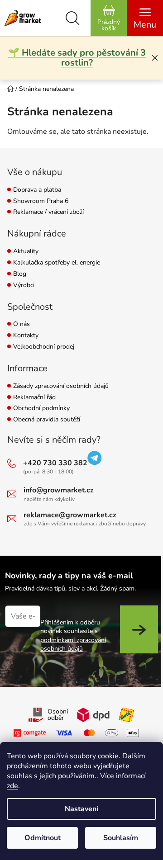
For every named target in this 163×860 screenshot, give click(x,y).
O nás (21, 324)
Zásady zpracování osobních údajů (61, 386)
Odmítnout (42, 838)
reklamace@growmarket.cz (70, 515)
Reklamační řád (34, 398)
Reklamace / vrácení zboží (48, 212)
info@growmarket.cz (59, 490)
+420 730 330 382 (55, 463)
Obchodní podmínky (41, 408)
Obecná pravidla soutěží (46, 420)
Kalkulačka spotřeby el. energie (56, 263)
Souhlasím (120, 838)
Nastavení (81, 809)
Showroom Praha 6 (40, 201)
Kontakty (25, 336)
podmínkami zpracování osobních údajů (73, 644)
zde (12, 786)
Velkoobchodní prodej (43, 347)
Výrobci (23, 285)
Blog (19, 274)
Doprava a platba (37, 190)
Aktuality (25, 251)
